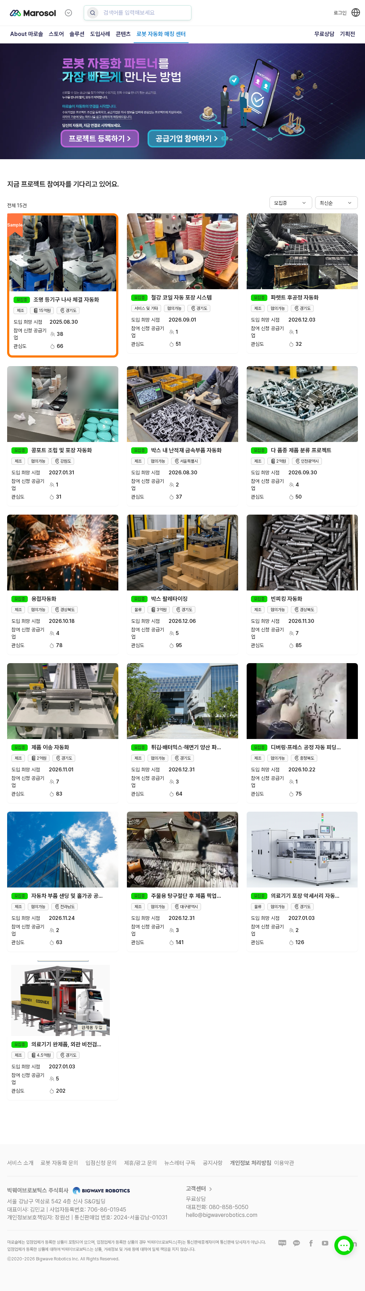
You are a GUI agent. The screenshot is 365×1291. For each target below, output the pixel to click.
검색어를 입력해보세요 (129, 12)
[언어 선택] (355, 12)
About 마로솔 (26, 34)
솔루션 (77, 34)
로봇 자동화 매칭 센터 (161, 34)
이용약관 (284, 1163)
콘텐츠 (123, 34)
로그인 (340, 13)
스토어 (56, 34)
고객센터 (196, 1188)
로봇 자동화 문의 (59, 1163)
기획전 (347, 34)
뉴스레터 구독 (180, 1163)
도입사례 (100, 34)
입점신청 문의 (101, 1163)
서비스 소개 (20, 1163)
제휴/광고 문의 (140, 1163)
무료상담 (324, 34)
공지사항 (213, 1163)
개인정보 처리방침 (250, 1163)
